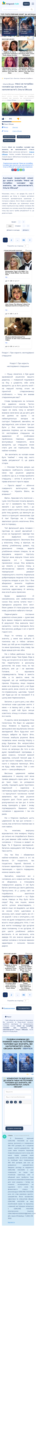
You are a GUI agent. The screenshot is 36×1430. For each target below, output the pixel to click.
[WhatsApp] (21, 170)
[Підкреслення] (15, 1102)
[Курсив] (11, 1102)
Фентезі (28, 100)
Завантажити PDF (9, 136)
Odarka (10, 1135)
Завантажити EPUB (23, 136)
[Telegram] (23, 170)
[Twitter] (18, 170)
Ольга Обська (8, 84)
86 (24, 240)
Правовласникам (9, 1008)
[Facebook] (13, 170)
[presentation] (28, 38)
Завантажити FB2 (9, 140)
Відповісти (11, 1222)
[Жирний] (7, 1102)
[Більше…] (20, 1102)
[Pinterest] (15, 170)
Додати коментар (14, 1128)
